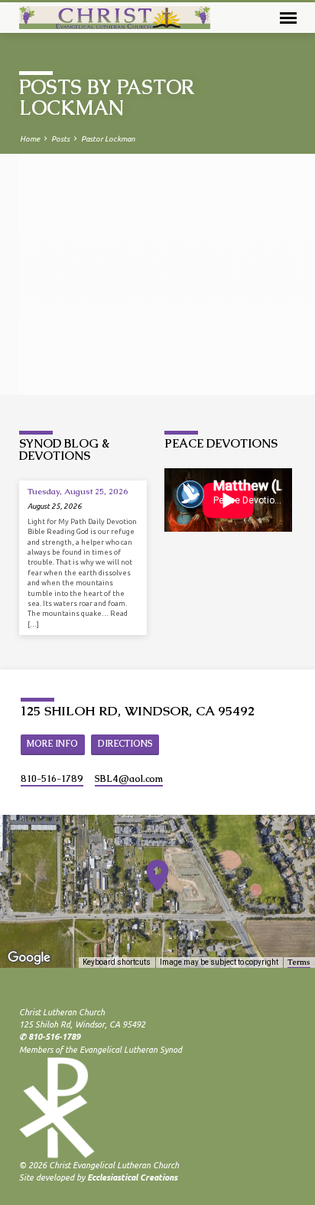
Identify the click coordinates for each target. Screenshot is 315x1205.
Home (30, 139)
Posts (60, 139)
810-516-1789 (52, 779)
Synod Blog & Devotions (64, 450)
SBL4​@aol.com (129, 779)
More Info (52, 743)
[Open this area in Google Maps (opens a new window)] (29, 958)
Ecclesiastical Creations (132, 1177)
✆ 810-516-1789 (49, 1036)
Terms (298, 962)
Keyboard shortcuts (117, 962)
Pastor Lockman (108, 139)
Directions (125, 743)
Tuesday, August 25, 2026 (78, 491)
